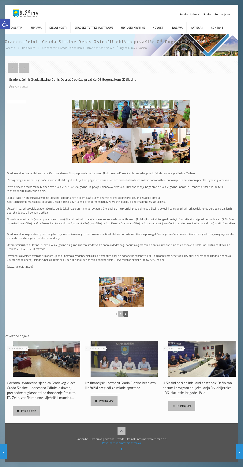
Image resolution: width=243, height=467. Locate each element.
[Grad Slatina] (25, 13)
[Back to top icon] (121, 431)
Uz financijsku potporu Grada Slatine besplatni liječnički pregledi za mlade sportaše (121, 385)
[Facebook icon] (121, 449)
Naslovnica (28, 48)
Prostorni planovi (190, 14)
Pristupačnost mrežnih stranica (121, 443)
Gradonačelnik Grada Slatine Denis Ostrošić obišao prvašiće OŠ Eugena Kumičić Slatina (94, 48)
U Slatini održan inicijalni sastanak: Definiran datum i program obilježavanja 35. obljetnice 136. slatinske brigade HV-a (197, 387)
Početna (10, 48)
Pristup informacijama (217, 14)
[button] (5, 24)
